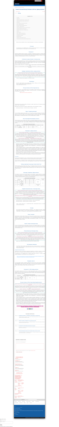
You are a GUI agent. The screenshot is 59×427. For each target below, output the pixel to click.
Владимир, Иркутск (19, 36)
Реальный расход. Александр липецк (21, 34)
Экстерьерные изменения (20, 35)
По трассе (18, 17)
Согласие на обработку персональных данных (37, 410)
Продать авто (23, 401)
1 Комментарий (19, 381)
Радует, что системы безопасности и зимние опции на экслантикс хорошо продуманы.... (19, 368)
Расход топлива (43, 11)
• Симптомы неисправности (18, 377)
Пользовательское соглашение (25, 410)
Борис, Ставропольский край (20, 24)
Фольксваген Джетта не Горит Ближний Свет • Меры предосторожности (21, 380)
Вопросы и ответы (28, 401)
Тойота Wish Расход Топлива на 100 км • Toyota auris (20, 396)
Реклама (42, 410)
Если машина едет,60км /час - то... (18, 359)
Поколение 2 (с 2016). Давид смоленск (21, 37)
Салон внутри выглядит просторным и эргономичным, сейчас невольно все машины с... (19, 362)
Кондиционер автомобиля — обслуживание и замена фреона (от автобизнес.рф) (29, 315)
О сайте (17, 410)
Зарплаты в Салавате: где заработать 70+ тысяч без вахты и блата (27, 320)
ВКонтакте (18, 412)
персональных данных (33, 350)
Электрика (33, 401)
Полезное (16, 401)
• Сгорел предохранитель (18, 378)
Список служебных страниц (20, 410)
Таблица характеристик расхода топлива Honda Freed (23, 27)
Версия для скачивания (18, 11)
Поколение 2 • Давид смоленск (20, 26)
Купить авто (19, 401)
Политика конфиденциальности (30, 410)
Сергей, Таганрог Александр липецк (21, 33)
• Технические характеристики (18, 375)
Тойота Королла (37, 401)
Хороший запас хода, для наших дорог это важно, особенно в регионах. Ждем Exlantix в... (19, 365)
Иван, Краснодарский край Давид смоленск (22, 25)
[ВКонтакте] (44, 0)
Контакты (15, 410)
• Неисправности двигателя (18, 376)
